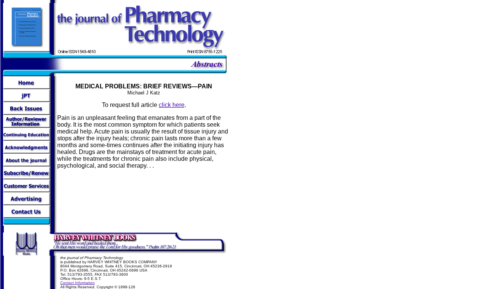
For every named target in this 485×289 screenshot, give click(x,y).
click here (172, 105)
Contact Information (77, 283)
